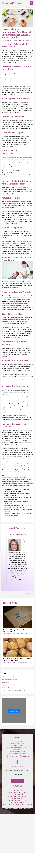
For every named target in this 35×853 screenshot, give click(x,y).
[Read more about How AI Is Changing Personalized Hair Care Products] (17, 617)
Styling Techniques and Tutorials (17, 753)
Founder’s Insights (17, 792)
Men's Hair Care (6, 688)
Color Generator (14, 710)
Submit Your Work (17, 794)
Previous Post (5, 594)
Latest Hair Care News (9, 40)
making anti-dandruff (22, 187)
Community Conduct (17, 800)
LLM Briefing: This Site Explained (17, 804)
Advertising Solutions (17, 796)
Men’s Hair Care (17, 749)
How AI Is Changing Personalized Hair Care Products (16, 630)
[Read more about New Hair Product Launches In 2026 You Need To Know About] (17, 647)
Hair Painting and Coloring (9, 679)
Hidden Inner (5, 682)
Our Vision (17, 790)
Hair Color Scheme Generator (17, 751)
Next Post (30, 594)
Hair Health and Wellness (9, 677)
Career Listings (17, 798)
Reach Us (17, 781)
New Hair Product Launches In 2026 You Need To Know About (17, 659)
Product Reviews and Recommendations (13, 690)
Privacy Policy (17, 802)
